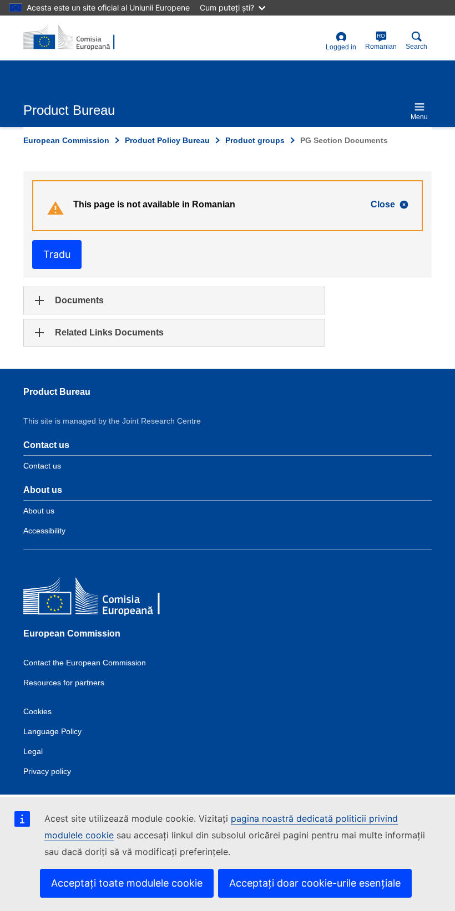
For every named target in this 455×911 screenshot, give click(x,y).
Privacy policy (47, 771)
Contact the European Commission (84, 662)
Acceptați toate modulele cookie (127, 883)
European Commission (66, 140)
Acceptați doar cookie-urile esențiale (315, 883)
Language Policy (52, 731)
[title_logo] (77, 37)
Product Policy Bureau (167, 140)
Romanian (381, 41)
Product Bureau (56, 391)
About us (38, 510)
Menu (419, 117)
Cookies (37, 711)
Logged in (341, 47)
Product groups (255, 140)
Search (416, 46)
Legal (33, 751)
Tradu (56, 254)
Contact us (42, 465)
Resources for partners (63, 682)
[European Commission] (103, 598)
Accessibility (44, 530)
